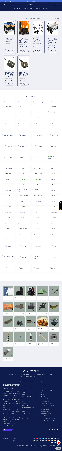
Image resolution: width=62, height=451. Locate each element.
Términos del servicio (25, 446)
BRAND (23, 392)
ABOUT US (24, 387)
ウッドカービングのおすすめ (47, 420)
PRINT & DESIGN (26, 413)
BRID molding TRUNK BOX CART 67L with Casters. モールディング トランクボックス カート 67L (9, 74)
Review (43, 394)
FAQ (42, 392)
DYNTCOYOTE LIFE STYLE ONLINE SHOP (30, 410)
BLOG (23, 394)
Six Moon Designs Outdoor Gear (48, 406)
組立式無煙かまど (45, 415)
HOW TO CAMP (44, 396)
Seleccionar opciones (38, 51)
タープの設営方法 (45, 401)
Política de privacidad (53, 445)
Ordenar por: (28, 18)
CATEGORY (24, 390)
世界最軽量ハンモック (46, 413)
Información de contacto (53, 446)
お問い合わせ (25, 418)
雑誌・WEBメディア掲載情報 (28, 396)
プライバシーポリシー (27, 401)
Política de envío (36, 446)
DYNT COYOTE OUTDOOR (20, 445)
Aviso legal (43, 446)
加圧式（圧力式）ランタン (47, 403)
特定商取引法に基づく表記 (28, 407)
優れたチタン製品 (45, 411)
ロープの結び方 (44, 398)
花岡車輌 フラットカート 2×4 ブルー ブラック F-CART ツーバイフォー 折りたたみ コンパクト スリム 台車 (38, 39)
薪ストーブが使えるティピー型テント (49, 418)
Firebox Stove (45, 409)
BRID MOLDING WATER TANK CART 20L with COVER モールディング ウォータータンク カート (23, 74)
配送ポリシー (25, 405)
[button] (4, 5)
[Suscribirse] (41, 380)
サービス (24, 415)
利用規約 (24, 403)
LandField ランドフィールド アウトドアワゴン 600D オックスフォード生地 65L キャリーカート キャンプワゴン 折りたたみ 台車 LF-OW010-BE (52, 40)
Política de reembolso (42, 445)
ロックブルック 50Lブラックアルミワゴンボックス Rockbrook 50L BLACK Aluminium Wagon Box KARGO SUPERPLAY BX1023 (24, 40)
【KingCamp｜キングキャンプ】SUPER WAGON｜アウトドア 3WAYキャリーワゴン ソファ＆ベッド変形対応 (9, 39)
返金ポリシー (25, 398)
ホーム (2, 13)
